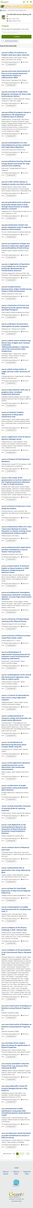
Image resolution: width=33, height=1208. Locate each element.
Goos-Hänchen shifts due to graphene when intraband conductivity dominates (15, 392)
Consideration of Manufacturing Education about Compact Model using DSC (13, 744)
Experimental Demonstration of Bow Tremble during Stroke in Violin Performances (16, 289)
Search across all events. (11, 41)
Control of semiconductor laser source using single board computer (15, 697)
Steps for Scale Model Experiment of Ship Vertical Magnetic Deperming (16, 890)
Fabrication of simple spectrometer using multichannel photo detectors (14, 787)
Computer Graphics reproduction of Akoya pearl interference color (12, 414)
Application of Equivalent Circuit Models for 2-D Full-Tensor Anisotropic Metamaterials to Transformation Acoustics (15, 267)
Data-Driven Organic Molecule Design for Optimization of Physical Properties (15, 1045)
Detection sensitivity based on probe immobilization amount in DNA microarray (15, 1135)
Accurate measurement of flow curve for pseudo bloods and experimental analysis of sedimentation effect (15, 74)
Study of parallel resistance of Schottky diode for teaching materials (16, 808)
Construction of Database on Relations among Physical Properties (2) (16, 1026)
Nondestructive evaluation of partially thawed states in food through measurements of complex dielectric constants (15, 205)
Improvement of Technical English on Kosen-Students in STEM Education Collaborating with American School (15, 569)
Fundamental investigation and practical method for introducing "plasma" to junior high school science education (16, 595)
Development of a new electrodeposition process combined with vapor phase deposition (15, 145)
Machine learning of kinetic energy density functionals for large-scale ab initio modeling (16, 163)
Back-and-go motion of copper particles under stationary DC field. (15, 371)
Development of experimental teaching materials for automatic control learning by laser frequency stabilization (15, 655)
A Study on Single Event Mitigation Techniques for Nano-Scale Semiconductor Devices (16, 94)
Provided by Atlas (16, 1201)
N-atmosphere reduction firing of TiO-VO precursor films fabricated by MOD (15, 1065)
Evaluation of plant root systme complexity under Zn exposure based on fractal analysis (16, 227)
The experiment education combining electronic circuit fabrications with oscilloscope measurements (15, 766)
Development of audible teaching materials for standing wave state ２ (16, 909)
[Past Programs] (23, 2)
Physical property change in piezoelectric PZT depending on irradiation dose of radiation (16, 114)
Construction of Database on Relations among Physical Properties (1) (16, 1008)
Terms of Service (6, 1173)
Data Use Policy (16, 1173)
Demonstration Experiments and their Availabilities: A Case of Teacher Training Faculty (16, 549)
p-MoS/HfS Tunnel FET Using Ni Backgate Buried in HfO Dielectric (14, 1088)
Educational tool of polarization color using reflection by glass (15, 870)
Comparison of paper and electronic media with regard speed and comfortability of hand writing (15, 245)
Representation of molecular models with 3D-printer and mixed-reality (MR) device (16, 718)
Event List (3, 10)
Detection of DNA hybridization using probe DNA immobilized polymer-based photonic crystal (15, 1112)
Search (6, 26)
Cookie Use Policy (27, 1173)
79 (27, 1153)
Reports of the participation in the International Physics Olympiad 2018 (16, 952)
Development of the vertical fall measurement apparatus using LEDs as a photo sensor (16, 677)
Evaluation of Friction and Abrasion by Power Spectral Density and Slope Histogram (15, 307)
